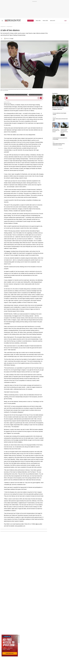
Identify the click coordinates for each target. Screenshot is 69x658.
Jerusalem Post (3, 26)
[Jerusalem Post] (12, 20)
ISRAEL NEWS (38, 20)
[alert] (10, 645)
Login (65, 20)
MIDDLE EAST (52, 20)
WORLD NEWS (45, 20)
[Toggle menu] (2, 20)
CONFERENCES (30, 20)
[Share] (2, 39)
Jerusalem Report (9, 26)
